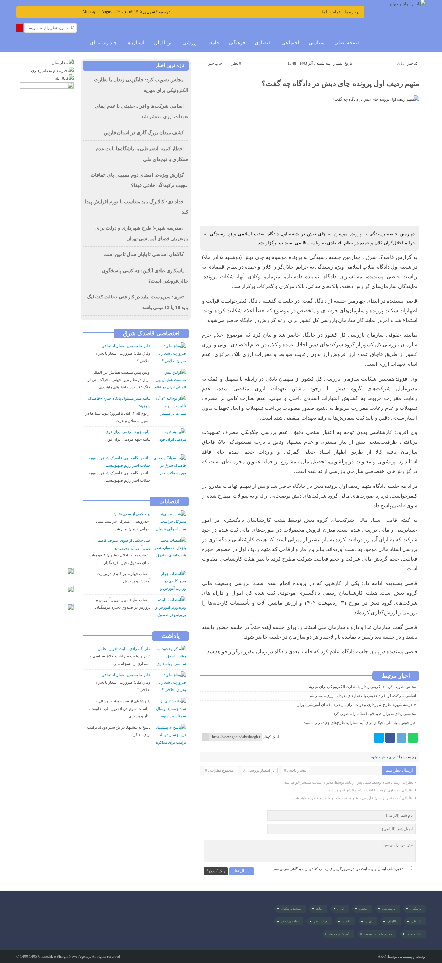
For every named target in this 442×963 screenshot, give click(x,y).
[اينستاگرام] (23, 11)
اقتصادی (263, 42)
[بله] (59, 11)
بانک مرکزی (414, 933)
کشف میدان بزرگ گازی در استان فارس (144, 132)
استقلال (416, 921)
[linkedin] (68, 11)
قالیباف (391, 921)
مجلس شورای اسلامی (378, 933)
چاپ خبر (215, 63)
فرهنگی (237, 42)
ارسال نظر (241, 871)
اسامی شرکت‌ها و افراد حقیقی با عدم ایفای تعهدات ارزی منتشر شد (362, 695)
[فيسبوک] (390, 738)
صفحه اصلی (346, 42)
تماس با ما (331, 11)
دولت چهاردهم (290, 921)
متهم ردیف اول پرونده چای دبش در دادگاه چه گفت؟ (340, 84)
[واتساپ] (413, 738)
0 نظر (236, 63)
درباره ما (352, 11)
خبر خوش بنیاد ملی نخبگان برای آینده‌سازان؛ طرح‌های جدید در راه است (359, 723)
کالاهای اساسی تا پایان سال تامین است (143, 254)
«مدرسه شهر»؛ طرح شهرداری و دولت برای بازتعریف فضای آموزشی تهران (356, 704)
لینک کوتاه (271, 737)
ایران (340, 908)
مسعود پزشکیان (291, 908)
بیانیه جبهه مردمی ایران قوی (127, 439)
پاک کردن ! (216, 871)
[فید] (77, 11)
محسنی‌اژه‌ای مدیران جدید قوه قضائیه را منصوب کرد (374, 713)
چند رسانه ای (103, 42)
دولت (319, 908)
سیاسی (317, 42)
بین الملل (163, 42)
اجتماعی (290, 42)
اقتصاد (346, 921)
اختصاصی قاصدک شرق (151, 333)
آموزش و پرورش (339, 933)
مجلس (363, 908)
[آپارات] (32, 11)
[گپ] (41, 11)
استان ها (135, 42)
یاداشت (170, 636)
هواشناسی (320, 921)
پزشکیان (415, 908)
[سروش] (50, 11)
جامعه (213, 42)
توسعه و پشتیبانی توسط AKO (402, 956)
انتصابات (169, 501)
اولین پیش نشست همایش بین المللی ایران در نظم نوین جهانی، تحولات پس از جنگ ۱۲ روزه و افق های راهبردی (119, 379)
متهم (374, 757)
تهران (368, 921)
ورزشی (190, 42)
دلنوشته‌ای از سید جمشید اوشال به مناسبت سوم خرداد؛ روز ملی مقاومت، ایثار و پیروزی (119, 708)
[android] (49, 914)
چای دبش (388, 757)
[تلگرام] (401, 738)
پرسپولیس (388, 908)
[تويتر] (379, 738)
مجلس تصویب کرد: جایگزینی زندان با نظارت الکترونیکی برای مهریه (362, 686)
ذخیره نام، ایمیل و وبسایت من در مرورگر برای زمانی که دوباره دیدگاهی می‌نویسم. (337, 869)
